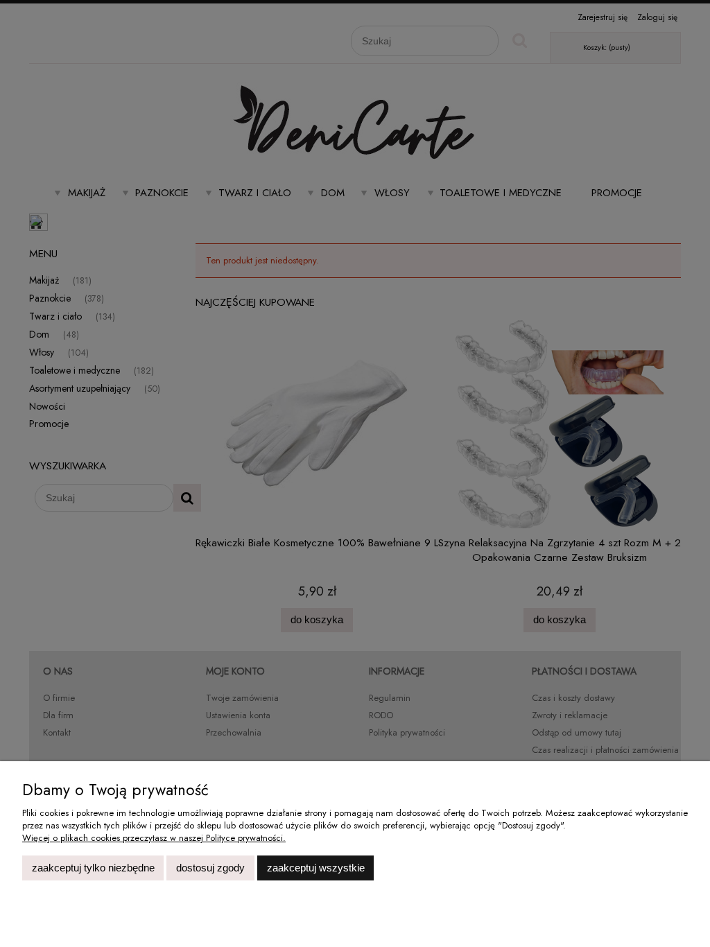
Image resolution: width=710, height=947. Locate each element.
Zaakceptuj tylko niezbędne (93, 868)
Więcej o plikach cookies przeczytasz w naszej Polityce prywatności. (154, 837)
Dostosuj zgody (210, 868)
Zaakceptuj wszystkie (316, 868)
